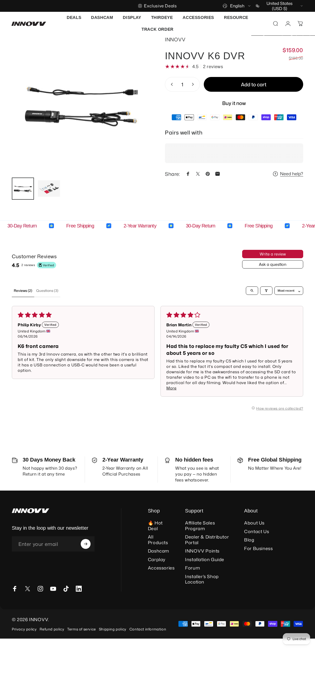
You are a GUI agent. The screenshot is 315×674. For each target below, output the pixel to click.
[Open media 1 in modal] (81, 104)
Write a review (273, 254)
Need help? (291, 174)
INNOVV (175, 39)
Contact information (147, 629)
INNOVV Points (202, 551)
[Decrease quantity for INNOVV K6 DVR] (170, 84)
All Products (158, 539)
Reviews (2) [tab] (23, 290)
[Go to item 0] (23, 189)
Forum (192, 568)
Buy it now (234, 103)
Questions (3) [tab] (47, 290)
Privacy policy (24, 629)
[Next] (137, 112)
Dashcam (158, 551)
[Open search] (252, 290)
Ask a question (272, 264)
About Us (254, 523)
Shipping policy (112, 629)
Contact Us (256, 531)
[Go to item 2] (49, 189)
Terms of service (81, 629)
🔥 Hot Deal (155, 525)
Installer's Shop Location (202, 579)
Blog (249, 540)
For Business (258, 548)
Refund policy (52, 629)
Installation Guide (204, 559)
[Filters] (266, 290)
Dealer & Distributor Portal (207, 539)
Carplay (156, 559)
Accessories (161, 568)
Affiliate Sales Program (200, 525)
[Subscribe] (86, 544)
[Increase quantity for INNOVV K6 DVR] (194, 84)
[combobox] (237, 6)
